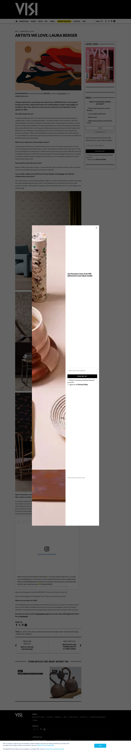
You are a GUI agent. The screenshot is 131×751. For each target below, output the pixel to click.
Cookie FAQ (50, 745)
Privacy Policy (49, 749)
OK (100, 745)
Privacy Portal (59, 749)
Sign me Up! (82, 376)
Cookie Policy (41, 745)
